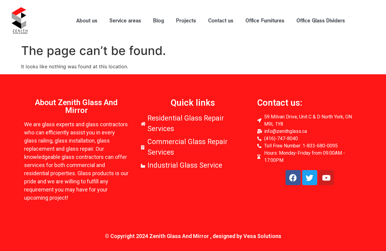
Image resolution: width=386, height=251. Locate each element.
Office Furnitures (264, 20)
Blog (158, 20)
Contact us (220, 20)
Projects (186, 20)
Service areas (125, 20)
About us (86, 20)
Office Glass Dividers (320, 20)
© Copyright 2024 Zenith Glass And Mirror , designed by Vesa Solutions (193, 236)
